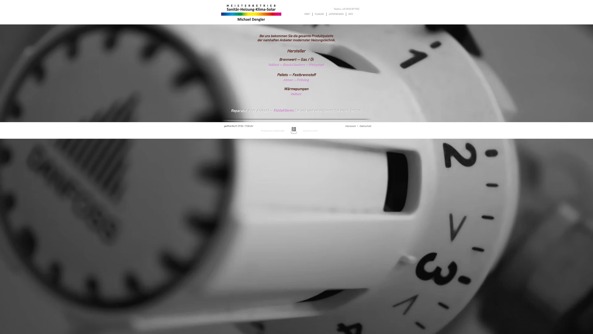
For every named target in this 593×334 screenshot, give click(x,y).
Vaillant (274, 65)
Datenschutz (365, 126)
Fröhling (303, 80)
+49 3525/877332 (350, 9)
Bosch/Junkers (294, 65)
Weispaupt (316, 65)
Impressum (350, 126)
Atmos (288, 80)
